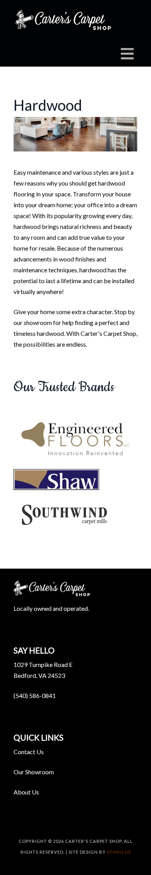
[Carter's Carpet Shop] (63, 20)
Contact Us (29, 751)
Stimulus (119, 851)
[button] (75, 438)
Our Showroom (34, 771)
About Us (26, 792)
